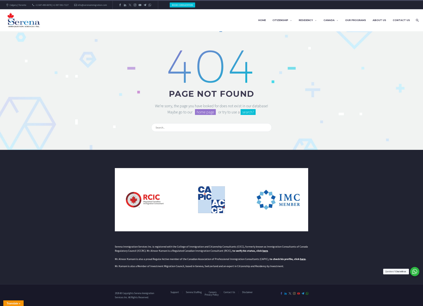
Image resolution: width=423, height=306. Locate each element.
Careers (213, 292)
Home (262, 20)
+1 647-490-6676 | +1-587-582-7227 (52, 4)
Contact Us (401, 20)
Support (175, 292)
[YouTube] (139, 5)
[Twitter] (130, 5)
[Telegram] (144, 5)
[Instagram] (135, 5)
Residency (306, 20)
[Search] (416, 20)
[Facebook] (120, 5)
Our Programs (355, 20)
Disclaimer (247, 292)
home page (205, 112)
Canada (329, 20)
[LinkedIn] (125, 5)
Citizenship (280, 20)
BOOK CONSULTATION (182, 4)
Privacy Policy (212, 295)
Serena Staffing (194, 292)
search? (248, 112)
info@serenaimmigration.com (92, 4)
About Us (379, 20)
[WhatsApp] (149, 5)
